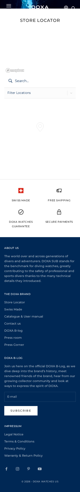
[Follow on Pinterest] (28, 469)
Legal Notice (13, 434)
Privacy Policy (14, 448)
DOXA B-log (13, 331)
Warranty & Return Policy (23, 455)
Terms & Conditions (19, 441)
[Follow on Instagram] (17, 469)
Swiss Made (13, 309)
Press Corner (14, 345)
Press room (13, 338)
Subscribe (20, 410)
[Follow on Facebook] (6, 469)
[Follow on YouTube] (40, 469)
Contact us (12, 323)
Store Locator (14, 302)
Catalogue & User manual (23, 316)
